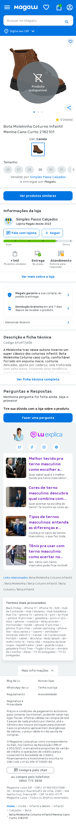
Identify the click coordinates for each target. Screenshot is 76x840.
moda (22, 806)
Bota (28, 810)
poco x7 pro (58, 618)
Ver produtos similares (38, 195)
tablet (23, 638)
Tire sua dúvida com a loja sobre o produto (36, 408)
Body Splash (52, 638)
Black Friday (13, 608)
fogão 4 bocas (45, 648)
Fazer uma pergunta (38, 417)
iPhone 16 (45, 608)
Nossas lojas (46, 680)
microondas (14, 625)
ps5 (52, 614)
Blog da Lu (13, 680)
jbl (64, 638)
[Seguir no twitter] (19, 447)
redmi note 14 (15, 641)
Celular (37, 635)
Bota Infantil (25, 589)
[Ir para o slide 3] (41, 112)
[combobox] (38, 20)
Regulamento (16, 694)
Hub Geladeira (56, 611)
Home (11, 806)
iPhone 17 (30, 608)
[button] (66, 21)
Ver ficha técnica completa (38, 379)
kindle (28, 625)
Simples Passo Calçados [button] (48, 177)
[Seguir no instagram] (44, 447)
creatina (32, 621)
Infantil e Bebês (39, 806)
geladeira (41, 618)
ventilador (51, 631)
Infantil (59, 806)
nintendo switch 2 (18, 635)
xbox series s (21, 631)
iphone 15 (25, 614)
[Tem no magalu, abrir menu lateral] (7, 7)
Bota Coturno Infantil (42, 583)
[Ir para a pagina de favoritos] (46, 7)
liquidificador (25, 645)
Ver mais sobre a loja (38, 276)
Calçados (15, 810)
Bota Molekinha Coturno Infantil (50, 577)
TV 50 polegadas (44, 652)
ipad (39, 645)
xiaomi (37, 631)
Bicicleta (36, 638)
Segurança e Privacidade (15, 703)
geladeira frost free (19, 648)
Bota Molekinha (15, 583)
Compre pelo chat (33, 770)
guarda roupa (54, 645)
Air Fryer (63, 614)
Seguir (55, 233)
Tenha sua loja (47, 687)
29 (40, 169)
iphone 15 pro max (18, 628)
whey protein (49, 621)
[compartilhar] (69, 107)
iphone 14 (41, 614)
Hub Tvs (11, 614)
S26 (57, 608)
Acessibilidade (47, 694)
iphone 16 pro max (20, 618)
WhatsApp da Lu (17, 687)
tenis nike (33, 641)
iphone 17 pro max (47, 625)
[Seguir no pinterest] (56, 447)
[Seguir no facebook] (31, 447)
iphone (19, 621)
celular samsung (44, 628)
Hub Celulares (35, 611)
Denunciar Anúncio (17, 322)
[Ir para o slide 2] (38, 112)
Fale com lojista (24, 233)
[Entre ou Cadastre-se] (69, 7)
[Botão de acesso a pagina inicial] (25, 7)
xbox (9, 621)
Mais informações (35, 670)
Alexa (27, 652)
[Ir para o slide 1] (34, 112)
